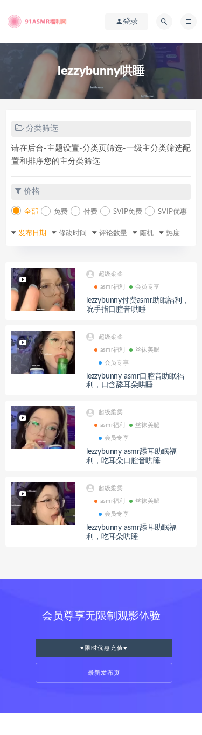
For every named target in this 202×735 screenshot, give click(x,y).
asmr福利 (112, 287)
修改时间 (73, 233)
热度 (173, 233)
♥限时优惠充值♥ (104, 648)
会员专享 (147, 287)
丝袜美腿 (147, 350)
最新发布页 (104, 673)
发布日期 (32, 233)
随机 (147, 233)
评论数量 (113, 233)
